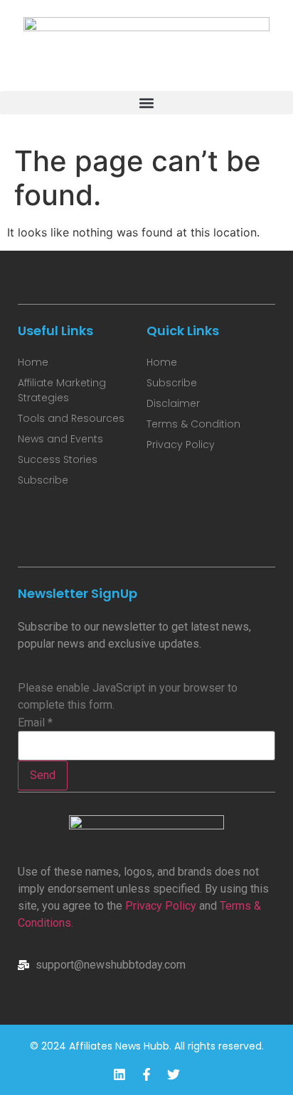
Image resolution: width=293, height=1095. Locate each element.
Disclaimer (173, 403)
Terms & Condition (193, 424)
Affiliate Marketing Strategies (62, 390)
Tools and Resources (71, 418)
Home (33, 362)
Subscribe (43, 480)
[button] (146, 102)
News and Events (60, 439)
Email (35, 723)
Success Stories (57, 459)
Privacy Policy (160, 905)
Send (42, 775)
